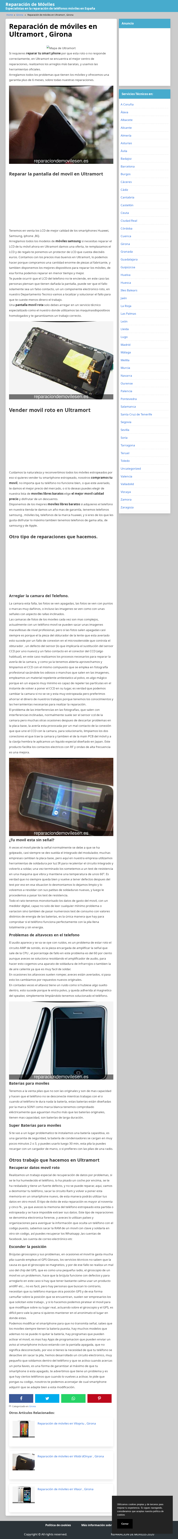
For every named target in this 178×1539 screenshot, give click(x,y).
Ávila (124, 151)
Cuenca (126, 236)
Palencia (126, 391)
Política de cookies (58, 1525)
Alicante (126, 128)
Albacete (127, 120)
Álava (124, 112)
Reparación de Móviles (30, 4)
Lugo (124, 337)
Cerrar (124, 1523)
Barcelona (128, 166)
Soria (124, 438)
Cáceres (126, 182)
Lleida (125, 329)
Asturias (126, 143)
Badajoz (126, 159)
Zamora (126, 499)
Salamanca (128, 406)
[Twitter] (47, 1398)
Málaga (126, 352)
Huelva (126, 275)
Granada (127, 251)
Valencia (126, 476)
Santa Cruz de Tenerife (136, 414)
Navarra (126, 376)
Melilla (125, 360)
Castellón (127, 205)
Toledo (125, 461)
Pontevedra (129, 399)
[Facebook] (21, 1398)
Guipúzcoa (128, 267)
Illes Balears (129, 290)
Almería (126, 135)
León (124, 321)
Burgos (126, 174)
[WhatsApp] (73, 1398)
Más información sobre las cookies (105, 1525)
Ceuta (125, 213)
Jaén (124, 298)
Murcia (125, 368)
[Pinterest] (99, 1398)
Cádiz (124, 190)
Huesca (126, 283)
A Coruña (127, 104)
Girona (19, 14)
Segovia (126, 422)
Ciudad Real (129, 221)
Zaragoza (127, 507)
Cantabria (127, 197)
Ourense (127, 383)
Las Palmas (128, 314)
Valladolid (127, 484)
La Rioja (126, 306)
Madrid (125, 345)
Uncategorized (131, 468)
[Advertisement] (61, 203)
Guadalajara (129, 259)
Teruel (125, 453)
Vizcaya (126, 492)
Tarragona (128, 445)
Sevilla (125, 430)
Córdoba (126, 228)
